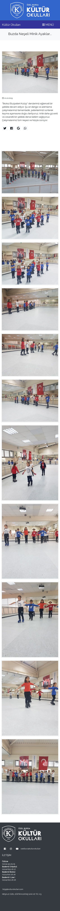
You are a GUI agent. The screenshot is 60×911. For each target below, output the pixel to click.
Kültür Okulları (11, 24)
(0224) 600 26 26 (9, 880)
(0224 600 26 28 (8, 874)
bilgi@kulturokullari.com (13, 889)
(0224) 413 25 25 (8, 864)
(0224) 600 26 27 (9, 869)
